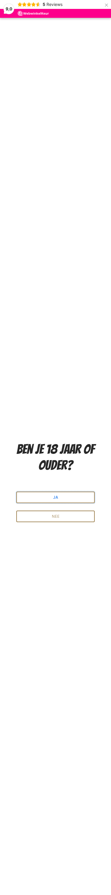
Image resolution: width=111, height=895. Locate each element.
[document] (55, 447)
